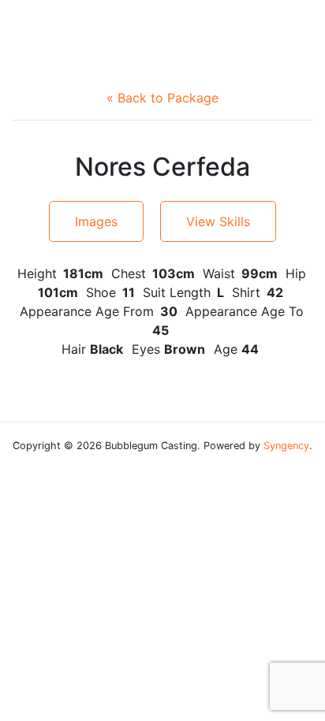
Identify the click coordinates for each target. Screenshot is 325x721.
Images (96, 221)
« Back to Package (162, 98)
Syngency (286, 446)
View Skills (218, 221)
